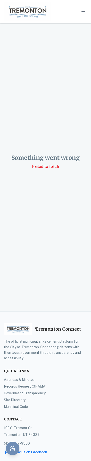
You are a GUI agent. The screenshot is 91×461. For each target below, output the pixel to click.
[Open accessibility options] (12, 448)
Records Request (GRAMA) (25, 386)
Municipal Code (16, 407)
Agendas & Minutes (19, 380)
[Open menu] (83, 11)
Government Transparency (25, 393)
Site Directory (14, 400)
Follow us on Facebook (28, 452)
